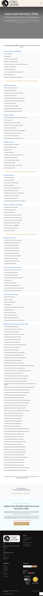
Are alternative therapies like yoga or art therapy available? (14, 130)
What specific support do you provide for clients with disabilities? (15, 457)
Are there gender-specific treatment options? (12, 242)
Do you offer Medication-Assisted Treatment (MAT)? (13, 125)
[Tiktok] (33, 573)
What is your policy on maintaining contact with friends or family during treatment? (19, 387)
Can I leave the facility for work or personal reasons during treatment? (16, 392)
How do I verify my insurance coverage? (11, 182)
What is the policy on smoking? (9, 162)
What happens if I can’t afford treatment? (11, 195)
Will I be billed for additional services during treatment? (14, 193)
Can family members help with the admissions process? (14, 98)
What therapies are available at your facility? (12, 122)
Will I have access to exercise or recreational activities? (14, 154)
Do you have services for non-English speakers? (12, 255)
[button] (40, 3)
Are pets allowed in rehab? (9, 309)
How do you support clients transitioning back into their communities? (16, 402)
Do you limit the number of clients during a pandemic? (13, 287)
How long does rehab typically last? (10, 66)
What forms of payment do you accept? (11, 190)
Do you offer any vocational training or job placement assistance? (15, 405)
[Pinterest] (31, 573)
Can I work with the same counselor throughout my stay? (14, 462)
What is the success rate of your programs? (11, 347)
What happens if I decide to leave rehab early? (12, 342)
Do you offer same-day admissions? (10, 95)
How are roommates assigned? (9, 167)
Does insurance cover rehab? (9, 180)
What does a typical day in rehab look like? (11, 144)
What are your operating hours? (10, 302)
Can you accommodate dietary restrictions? (12, 260)
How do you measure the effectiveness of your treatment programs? (16, 375)
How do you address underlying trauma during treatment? (14, 352)
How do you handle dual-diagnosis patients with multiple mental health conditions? (19, 365)
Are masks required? (7, 280)
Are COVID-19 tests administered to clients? (12, 285)
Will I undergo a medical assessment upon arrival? (13, 111)
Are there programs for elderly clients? (11, 258)
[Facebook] (23, 573)
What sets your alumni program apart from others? (13, 444)
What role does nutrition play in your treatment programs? (14, 368)
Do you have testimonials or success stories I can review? (14, 320)
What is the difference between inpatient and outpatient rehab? (15, 117)
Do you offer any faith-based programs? (11, 349)
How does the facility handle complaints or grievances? (14, 439)
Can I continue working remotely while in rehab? (12, 336)
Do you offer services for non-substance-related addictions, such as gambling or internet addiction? (20, 384)
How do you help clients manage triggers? (11, 225)
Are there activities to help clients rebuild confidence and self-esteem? (16, 467)
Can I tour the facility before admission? (11, 326)
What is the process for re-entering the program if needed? (14, 449)
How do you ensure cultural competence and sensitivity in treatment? (16, 389)
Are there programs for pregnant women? (11, 253)
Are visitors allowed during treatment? (11, 157)
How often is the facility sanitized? (10, 282)
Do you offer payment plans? (9, 185)
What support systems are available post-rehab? (12, 217)
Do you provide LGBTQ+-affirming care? (11, 245)
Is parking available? (7, 304)
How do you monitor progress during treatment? (13, 418)
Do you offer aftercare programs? (10, 209)
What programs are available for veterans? (11, 247)
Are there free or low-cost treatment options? (12, 187)
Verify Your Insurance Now (21, 523)
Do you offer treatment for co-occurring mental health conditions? (16, 64)
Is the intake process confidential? (10, 90)
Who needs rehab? (7, 56)
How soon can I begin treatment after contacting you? (13, 92)
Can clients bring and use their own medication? (12, 423)
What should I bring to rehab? (9, 74)
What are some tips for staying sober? (11, 227)
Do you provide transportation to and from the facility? (14, 307)
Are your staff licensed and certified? (10, 315)
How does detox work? (8, 120)
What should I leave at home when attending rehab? (13, 77)
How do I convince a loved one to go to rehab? (12, 339)
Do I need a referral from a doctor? (10, 103)
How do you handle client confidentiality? (11, 331)
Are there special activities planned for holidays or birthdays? (15, 452)
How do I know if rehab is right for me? (11, 58)
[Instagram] (25, 573)
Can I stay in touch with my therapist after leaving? (13, 220)
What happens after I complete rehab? (11, 207)
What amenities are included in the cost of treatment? (13, 436)
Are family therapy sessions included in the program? (13, 138)
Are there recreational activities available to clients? (13, 420)
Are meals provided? (7, 149)
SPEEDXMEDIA (11, 593)
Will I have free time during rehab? (10, 147)
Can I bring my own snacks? (9, 152)
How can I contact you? (8, 299)
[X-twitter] (27, 573)
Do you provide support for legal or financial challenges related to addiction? (17, 370)
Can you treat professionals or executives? (11, 250)
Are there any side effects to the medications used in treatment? (15, 378)
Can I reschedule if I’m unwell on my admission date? (13, 277)
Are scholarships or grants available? (10, 198)
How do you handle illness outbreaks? (11, 275)
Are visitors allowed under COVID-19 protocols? (13, 290)
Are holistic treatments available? (10, 263)
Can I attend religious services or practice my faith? (13, 165)
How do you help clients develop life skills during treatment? (15, 446)
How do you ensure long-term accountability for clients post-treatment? (17, 410)
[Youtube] (30, 573)
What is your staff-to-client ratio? (10, 312)
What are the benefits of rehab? (9, 69)
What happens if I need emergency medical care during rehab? (15, 357)
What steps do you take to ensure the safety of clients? (14, 362)
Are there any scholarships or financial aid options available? (15, 441)
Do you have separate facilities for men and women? (13, 329)
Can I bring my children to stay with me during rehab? (13, 373)
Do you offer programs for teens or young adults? (13, 240)
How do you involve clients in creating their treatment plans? (15, 394)
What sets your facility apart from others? (11, 317)
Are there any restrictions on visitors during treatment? (14, 397)
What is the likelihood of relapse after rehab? (12, 222)
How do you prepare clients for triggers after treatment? (14, 459)
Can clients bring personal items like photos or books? (13, 355)
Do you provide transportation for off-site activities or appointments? (16, 428)
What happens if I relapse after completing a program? (13, 415)
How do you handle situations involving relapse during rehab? (15, 344)
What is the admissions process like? (10, 87)
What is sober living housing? (9, 212)
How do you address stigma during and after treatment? (14, 454)
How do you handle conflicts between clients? (12, 426)
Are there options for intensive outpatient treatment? (13, 413)
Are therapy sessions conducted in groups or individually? (14, 334)
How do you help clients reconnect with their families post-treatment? (16, 431)
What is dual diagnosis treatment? (10, 127)
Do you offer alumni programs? (9, 230)
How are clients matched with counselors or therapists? (14, 464)
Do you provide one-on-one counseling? (11, 135)
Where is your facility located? (9, 296)
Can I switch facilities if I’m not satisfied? (11, 105)
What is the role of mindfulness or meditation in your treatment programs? (17, 400)
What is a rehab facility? (8, 53)
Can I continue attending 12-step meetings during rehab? (14, 433)
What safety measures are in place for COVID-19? (13, 269)
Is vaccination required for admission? (11, 272)
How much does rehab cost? (9, 177)
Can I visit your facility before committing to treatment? (14, 71)
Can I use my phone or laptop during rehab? (12, 160)
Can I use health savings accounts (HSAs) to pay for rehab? (14, 200)
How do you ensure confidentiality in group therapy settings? (15, 470)
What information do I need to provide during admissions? (14, 100)
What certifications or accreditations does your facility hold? (15, 407)
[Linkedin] (28, 573)
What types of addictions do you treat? (11, 61)
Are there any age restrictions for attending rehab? (13, 360)
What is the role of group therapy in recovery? (12, 133)
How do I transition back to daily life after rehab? (12, 214)
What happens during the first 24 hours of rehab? (13, 108)
